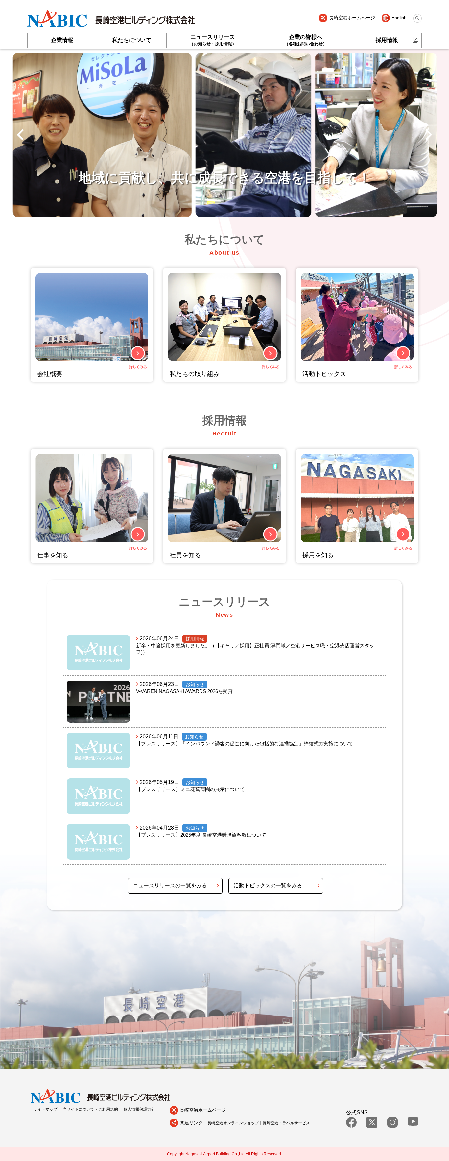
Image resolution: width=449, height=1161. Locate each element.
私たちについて (131, 40)
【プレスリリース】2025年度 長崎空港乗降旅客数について (201, 834)
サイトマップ (45, 1109)
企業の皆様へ (305, 40)
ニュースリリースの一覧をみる (170, 885)
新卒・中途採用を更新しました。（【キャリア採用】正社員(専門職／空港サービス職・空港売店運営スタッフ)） (255, 649)
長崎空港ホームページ (352, 18)
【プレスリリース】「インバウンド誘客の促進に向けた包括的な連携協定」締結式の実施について (244, 743)
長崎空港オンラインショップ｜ (235, 1123)
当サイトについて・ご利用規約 (90, 1109)
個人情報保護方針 (139, 1109)
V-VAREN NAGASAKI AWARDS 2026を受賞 (184, 691)
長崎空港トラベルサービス (286, 1123)
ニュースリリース (212, 40)
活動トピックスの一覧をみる (268, 885)
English (399, 18)
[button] (20, 135)
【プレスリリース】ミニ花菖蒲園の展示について (190, 789)
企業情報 (62, 40)
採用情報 (387, 40)
